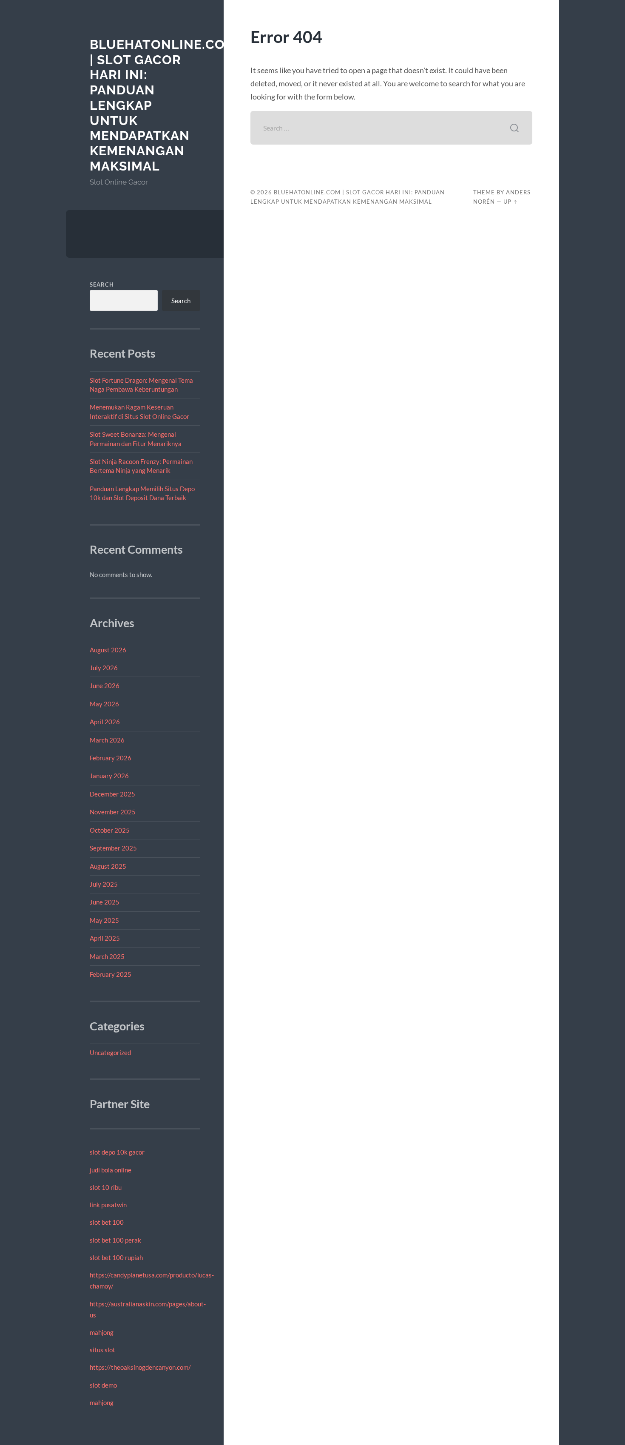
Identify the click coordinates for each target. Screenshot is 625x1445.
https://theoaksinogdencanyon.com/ (140, 1367)
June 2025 (104, 902)
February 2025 (110, 974)
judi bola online (110, 1170)
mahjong (102, 1332)
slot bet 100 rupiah (116, 1257)
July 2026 (104, 667)
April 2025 (105, 938)
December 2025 (112, 794)
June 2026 (104, 685)
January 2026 (109, 775)
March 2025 (107, 956)
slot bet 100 (107, 1222)
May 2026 (104, 704)
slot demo (103, 1385)
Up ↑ (510, 201)
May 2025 (104, 920)
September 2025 (113, 848)
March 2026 (107, 740)
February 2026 (110, 758)
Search (102, 284)
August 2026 (108, 650)
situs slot (102, 1350)
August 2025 (108, 866)
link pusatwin (108, 1205)
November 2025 (113, 812)
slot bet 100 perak (115, 1240)
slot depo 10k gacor (117, 1152)
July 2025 (104, 884)
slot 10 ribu (106, 1187)
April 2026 (105, 721)
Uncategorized (110, 1052)
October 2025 (110, 830)
